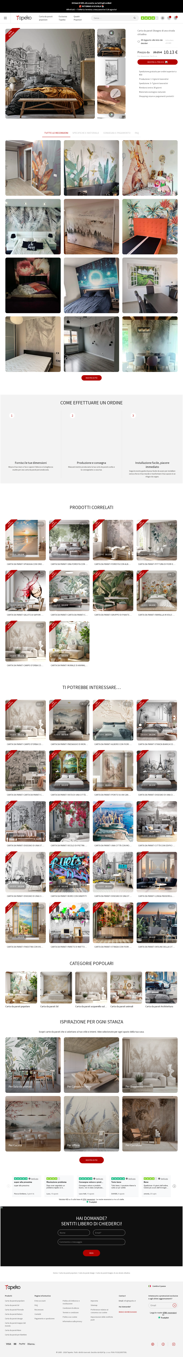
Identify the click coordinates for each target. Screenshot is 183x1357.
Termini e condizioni (71, 1312)
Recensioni (39, 1309)
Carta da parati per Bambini (16, 1334)
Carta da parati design (87, 1273)
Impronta (94, 1301)
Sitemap (94, 1305)
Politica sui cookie (70, 1317)
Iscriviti (174, 1305)
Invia (91, 1253)
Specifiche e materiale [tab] (85, 132)
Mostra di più (91, 378)
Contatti (38, 1314)
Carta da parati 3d (12, 1305)
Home (55, 1273)
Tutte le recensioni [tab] (56, 132)
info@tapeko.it (130, 1301)
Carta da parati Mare (13, 1330)
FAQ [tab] (137, 132)
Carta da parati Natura (13, 1314)
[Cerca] (134, 18)
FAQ (36, 1305)
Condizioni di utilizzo (71, 1308)
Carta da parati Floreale (14, 1309)
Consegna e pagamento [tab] (116, 132)
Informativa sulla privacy (72, 1321)
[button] (139, 41)
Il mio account (40, 1301)
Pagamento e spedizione (45, 1318)
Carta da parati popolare (68, 1273)
